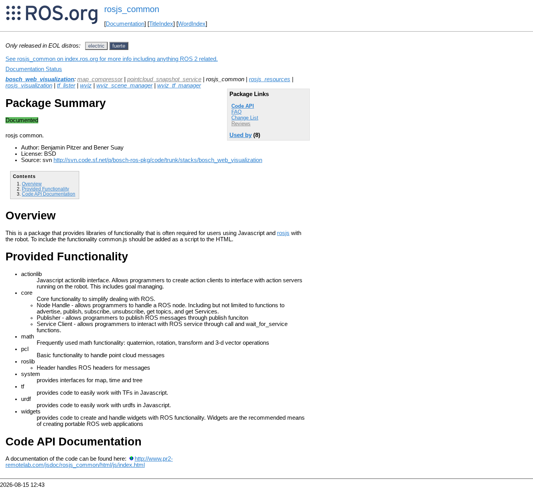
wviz (86, 85)
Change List (244, 118)
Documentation (125, 24)
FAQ (236, 112)
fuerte (118, 46)
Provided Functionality (45, 188)
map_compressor (100, 79)
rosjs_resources (269, 79)
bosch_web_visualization (39, 79)
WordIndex (192, 24)
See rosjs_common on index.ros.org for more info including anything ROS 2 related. (111, 59)
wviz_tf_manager (179, 85)
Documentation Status (33, 69)
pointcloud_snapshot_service (164, 79)
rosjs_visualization (28, 85)
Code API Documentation (48, 193)
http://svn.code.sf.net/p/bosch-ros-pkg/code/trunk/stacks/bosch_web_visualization (157, 160)
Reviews (241, 123)
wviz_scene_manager (124, 85)
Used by (240, 135)
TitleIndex (161, 24)
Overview (32, 183)
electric (96, 46)
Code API (242, 106)
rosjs (283, 233)
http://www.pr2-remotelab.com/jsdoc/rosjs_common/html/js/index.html (89, 462)
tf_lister (66, 85)
